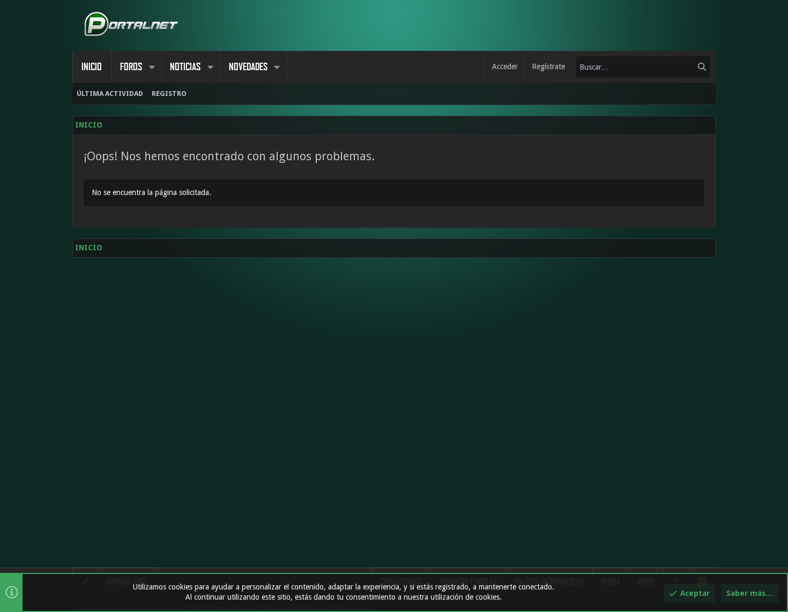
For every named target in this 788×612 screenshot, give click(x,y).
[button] (151, 67)
